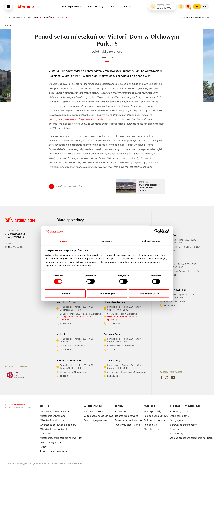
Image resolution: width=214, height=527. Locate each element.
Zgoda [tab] (63, 241)
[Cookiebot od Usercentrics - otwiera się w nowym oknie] (156, 231)
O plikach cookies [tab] (151, 241)
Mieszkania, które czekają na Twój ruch (61, 437)
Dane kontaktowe (180, 415)
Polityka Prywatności (39, 463)
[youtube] (173, 377)
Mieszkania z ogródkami (53, 429)
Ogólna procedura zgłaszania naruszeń (191, 437)
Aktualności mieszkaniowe (98, 415)
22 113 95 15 (113, 349)
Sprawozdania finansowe (184, 424)
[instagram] (167, 377)
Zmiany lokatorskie (154, 420)
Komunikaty (176, 433)
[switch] (90, 281)
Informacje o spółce (181, 411)
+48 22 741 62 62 (14, 246)
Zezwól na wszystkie (148, 293)
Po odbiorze (150, 424)
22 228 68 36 (113, 376)
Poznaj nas (121, 411)
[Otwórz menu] (9, 6)
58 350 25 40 (169, 305)
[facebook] (161, 377)
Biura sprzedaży (152, 411)
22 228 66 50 (66, 349)
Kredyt (111, 6)
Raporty (174, 429)
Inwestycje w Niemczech (194, 17)
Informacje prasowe (95, 420)
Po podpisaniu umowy (156, 415)
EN (204, 6)
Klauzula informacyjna (16, 463)
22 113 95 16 (113, 323)
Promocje (45, 433)
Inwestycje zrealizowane (128, 420)
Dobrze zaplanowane (126, 415)
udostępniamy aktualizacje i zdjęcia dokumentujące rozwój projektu (86, 119)
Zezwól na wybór (107, 293)
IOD (146, 433)
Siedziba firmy (151, 429)
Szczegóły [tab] (107, 241)
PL (197, 6)
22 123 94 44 (66, 376)
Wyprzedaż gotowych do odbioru (58, 424)
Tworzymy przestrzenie (127, 424)
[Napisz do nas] (181, 6)
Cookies (55, 463)
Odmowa (65, 293)
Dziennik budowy (94, 6)
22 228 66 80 (66, 323)
